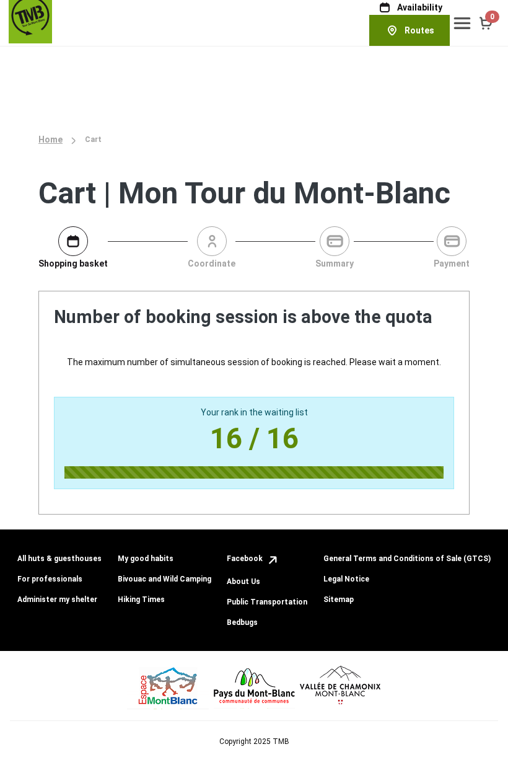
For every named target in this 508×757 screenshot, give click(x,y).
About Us (243, 581)
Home (50, 139)
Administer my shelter (57, 599)
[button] (462, 23)
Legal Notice (346, 579)
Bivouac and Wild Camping (164, 579)
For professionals (49, 579)
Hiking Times (141, 599)
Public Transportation (267, 602)
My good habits (145, 558)
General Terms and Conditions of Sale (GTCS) (407, 558)
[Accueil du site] (30, 21)
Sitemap (338, 599)
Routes (419, 30)
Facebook (246, 558)
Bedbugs (242, 622)
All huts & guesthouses (59, 558)
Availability (419, 7)
